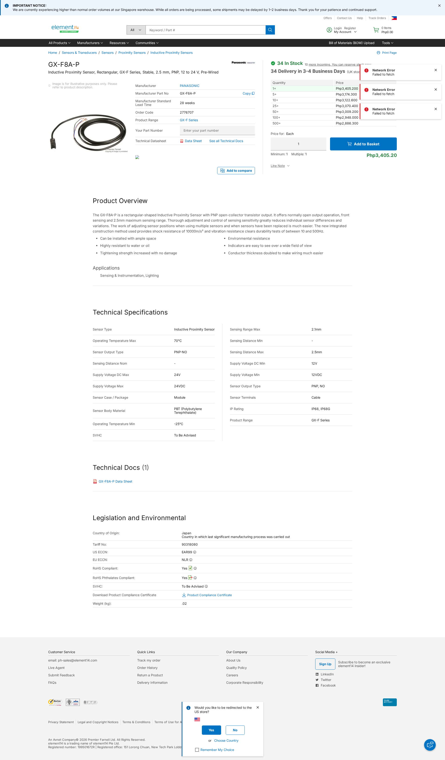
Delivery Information (152, 682)
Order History (147, 668)
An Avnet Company (62, 739)
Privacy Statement (61, 722)
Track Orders (377, 18)
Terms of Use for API (169, 722)
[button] (59, 43)
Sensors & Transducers (79, 52)
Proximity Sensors (132, 52)
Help (360, 18)
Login (338, 28)
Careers (232, 675)
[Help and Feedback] (430, 745)
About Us (233, 660)
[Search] (270, 30)
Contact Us (344, 18)
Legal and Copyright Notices (98, 722)
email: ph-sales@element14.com (72, 660)
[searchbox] (206, 30)
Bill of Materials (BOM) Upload (352, 43)
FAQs (52, 682)
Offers (328, 18)
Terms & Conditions (136, 722)
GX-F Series (189, 120)
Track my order (148, 660)
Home (52, 52)
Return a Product (150, 675)
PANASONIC (189, 86)
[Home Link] (65, 30)
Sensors (108, 52)
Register (350, 28)
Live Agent (56, 668)
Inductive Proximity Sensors (171, 52)
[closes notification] (439, 5)
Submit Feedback (61, 675)
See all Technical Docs (226, 141)
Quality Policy (236, 668)
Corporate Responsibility (244, 682)
